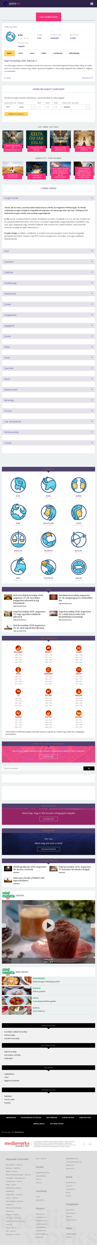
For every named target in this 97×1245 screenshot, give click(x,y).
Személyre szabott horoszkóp (15, 1032)
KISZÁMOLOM (48, 757)
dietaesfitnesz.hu (72, 1158)
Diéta (7, 347)
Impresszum (11, 1118)
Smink (7, 336)
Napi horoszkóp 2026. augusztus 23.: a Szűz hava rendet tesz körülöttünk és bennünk (75, 614)
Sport (7, 378)
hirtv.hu (38, 1179)
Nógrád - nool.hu (12, 1214)
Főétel (36, 998)
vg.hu (38, 1197)
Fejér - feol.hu (11, 1185)
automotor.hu (41, 1217)
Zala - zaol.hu (41, 1158)
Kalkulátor (8, 1096)
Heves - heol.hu (12, 1198)
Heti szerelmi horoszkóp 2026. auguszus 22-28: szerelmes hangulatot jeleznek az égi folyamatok (28, 599)
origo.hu (39, 1182)
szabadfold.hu (41, 1176)
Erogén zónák (11, 198)
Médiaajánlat (39, 1124)
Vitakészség (10, 283)
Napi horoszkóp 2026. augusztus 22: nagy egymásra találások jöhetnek (29, 614)
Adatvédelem (51, 1118)
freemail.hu (70, 1210)
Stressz (8, 410)
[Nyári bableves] (17, 1010)
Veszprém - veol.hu (13, 1234)
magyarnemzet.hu (42, 1173)
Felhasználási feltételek (31, 1118)
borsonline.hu (71, 1182)
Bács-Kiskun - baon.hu (14, 1165)
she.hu (68, 1196)
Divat (7, 357)
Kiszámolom (48, 819)
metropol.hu (70, 1189)
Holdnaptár (8, 1058)
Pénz (44, 53)
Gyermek (8, 368)
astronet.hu (40, 1214)
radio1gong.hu (71, 1234)
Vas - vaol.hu (11, 1231)
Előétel (36, 1008)
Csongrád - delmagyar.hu (15, 1178)
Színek (7, 304)
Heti (21, 53)
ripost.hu (69, 1186)
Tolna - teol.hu (11, 1228)
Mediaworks (19, 1132)
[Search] (88, 768)
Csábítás (8, 272)
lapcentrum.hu (71, 1220)
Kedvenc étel (10, 389)
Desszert (37, 988)
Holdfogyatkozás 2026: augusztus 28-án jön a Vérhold (29, 868)
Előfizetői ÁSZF (68, 1118)
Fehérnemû (10, 293)
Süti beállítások (57, 1124)
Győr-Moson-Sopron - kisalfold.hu (14, 1189)
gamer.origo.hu (41, 1224)
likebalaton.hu (41, 1227)
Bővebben (74, 53)
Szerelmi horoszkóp (11, 1038)
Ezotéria (7, 1103)
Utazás (7, 442)
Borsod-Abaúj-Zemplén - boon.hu (18, 1175)
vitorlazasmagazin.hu (74, 1162)
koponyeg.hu (71, 1213)
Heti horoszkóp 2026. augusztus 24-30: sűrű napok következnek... (29, 626)
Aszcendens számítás (12, 1055)
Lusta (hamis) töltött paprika (44, 1001)
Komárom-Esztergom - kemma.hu (14, 1209)
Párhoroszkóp (11, 432)
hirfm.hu (69, 1237)
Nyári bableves (39, 1011)
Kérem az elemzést (16, 114)
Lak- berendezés (12, 421)
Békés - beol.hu (12, 1171)
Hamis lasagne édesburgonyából (46, 981)
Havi (32, 53)
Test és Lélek (9, 1099)
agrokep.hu (40, 1200)
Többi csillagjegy (10, 27)
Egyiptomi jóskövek (11, 1080)
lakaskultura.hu (41, 1221)
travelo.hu (39, 1237)
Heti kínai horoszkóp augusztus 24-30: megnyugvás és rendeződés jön (76, 598)
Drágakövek (10, 315)
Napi (9, 53)
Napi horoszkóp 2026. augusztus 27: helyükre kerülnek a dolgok (75, 868)
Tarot (6, 1077)
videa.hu (69, 1216)
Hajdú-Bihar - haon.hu (14, 1195)
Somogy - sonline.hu (13, 1218)
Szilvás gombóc (39, 991)
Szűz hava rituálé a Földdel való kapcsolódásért (28, 879)
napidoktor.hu (41, 1231)
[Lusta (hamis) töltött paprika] (17, 1000)
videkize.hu (70, 1165)
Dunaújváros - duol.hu (14, 1181)
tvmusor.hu (70, 1168)
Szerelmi (58, 53)
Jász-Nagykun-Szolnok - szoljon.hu (15, 1202)
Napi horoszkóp (10, 1052)
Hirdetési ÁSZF (85, 1118)
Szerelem (9, 261)
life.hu (68, 1192)
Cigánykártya (9, 1074)
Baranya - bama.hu (13, 1168)
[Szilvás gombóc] (17, 990)
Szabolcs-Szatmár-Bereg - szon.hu (16, 1222)
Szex (6, 251)
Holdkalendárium (48, 849)
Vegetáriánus (39, 978)
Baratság (9, 400)
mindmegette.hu (42, 1234)
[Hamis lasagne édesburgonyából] (17, 981)
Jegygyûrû (9, 325)
